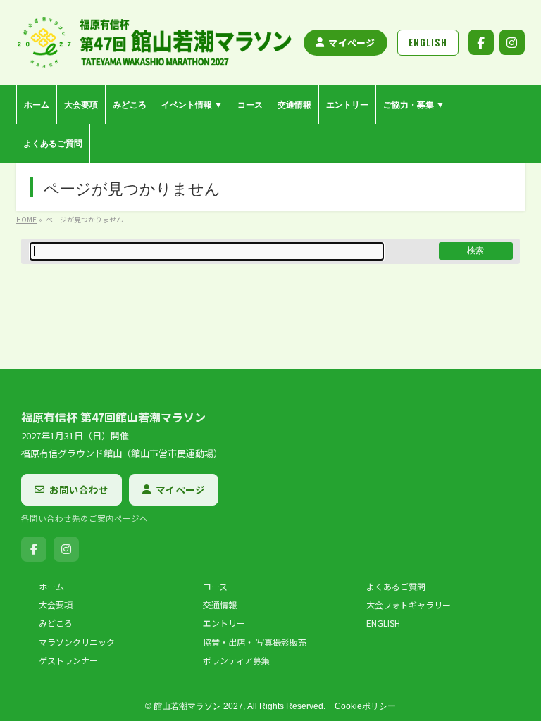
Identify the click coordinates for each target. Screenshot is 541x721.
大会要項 (56, 604)
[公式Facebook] (481, 42)
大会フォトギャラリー (408, 604)
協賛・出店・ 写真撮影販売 (254, 642)
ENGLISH (383, 623)
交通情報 (220, 604)
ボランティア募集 (236, 660)
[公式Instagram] (512, 42)
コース (215, 586)
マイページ (351, 42)
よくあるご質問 (395, 586)
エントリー (224, 623)
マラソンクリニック (77, 642)
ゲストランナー (68, 660)
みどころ (56, 623)
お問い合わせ (78, 489)
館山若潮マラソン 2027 (198, 706)
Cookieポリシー (365, 706)
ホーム (51, 586)
